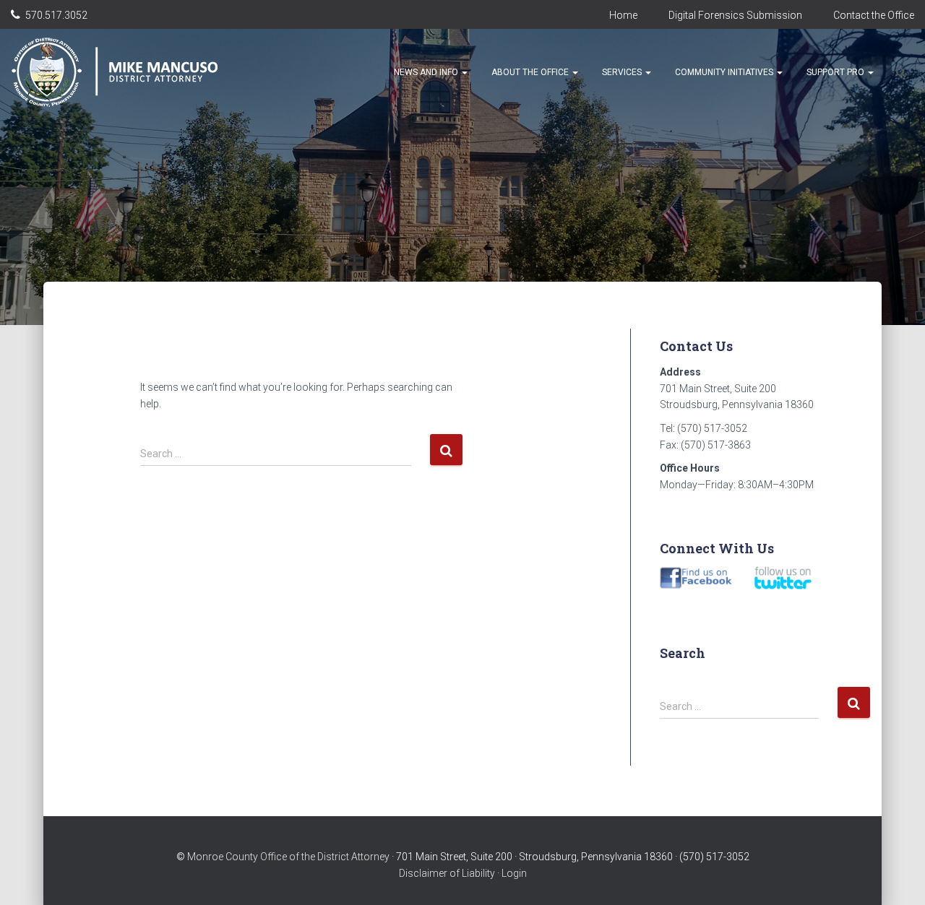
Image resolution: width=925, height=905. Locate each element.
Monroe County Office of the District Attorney (288, 856)
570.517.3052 (56, 15)
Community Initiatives (725, 72)
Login (514, 873)
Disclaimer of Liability (447, 873)
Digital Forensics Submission (735, 15)
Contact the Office (873, 15)
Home (623, 15)
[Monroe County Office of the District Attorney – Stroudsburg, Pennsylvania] (131, 72)
